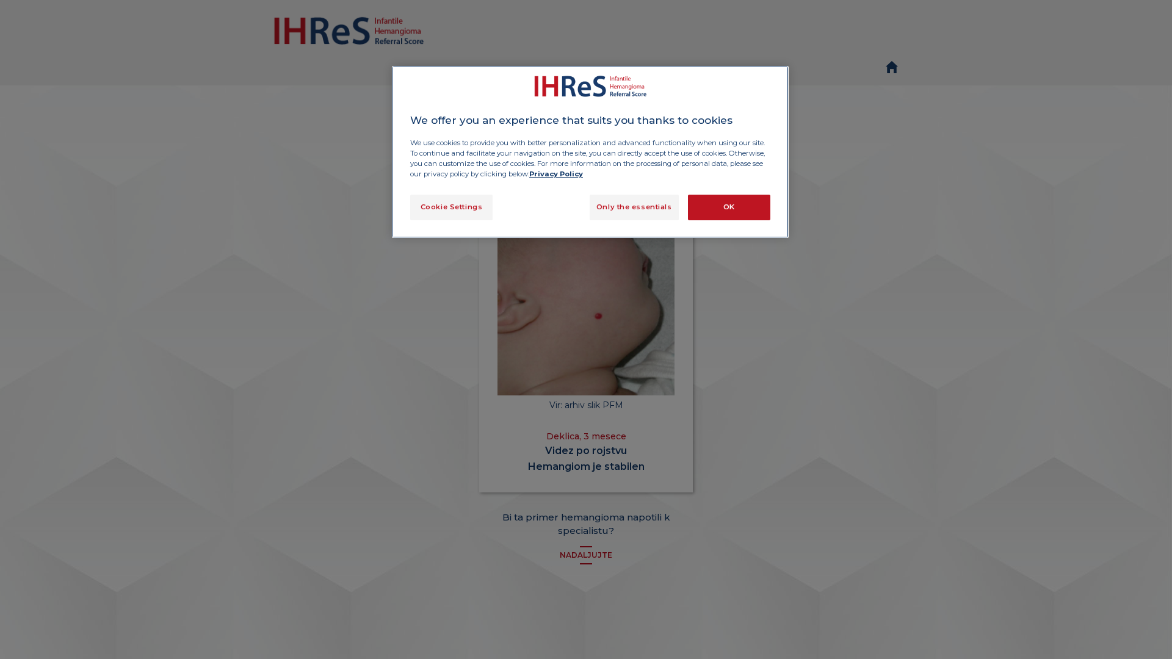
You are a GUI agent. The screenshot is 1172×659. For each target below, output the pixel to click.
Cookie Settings (452, 207)
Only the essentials (634, 207)
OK (729, 207)
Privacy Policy (556, 174)
